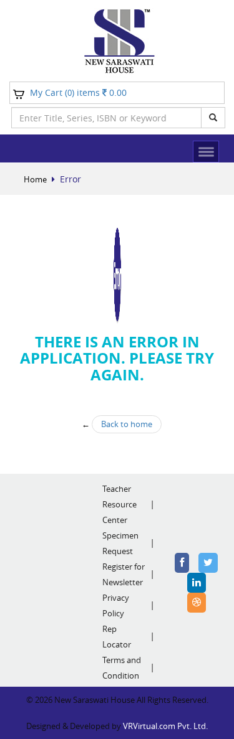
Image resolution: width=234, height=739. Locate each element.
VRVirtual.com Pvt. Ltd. (165, 726)
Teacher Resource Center (119, 504)
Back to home (126, 424)
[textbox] (106, 117)
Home (35, 179)
